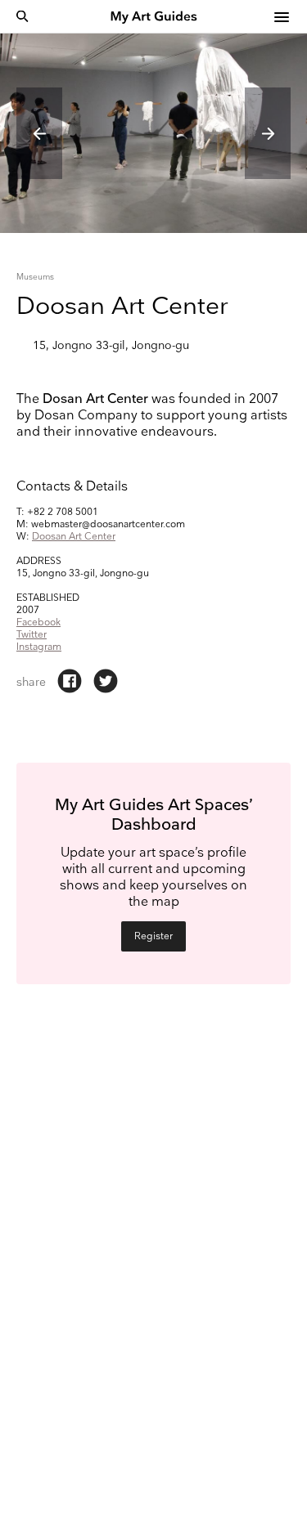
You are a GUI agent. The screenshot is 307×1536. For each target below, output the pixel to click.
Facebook (38, 622)
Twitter (31, 635)
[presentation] (39, 133)
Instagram (38, 647)
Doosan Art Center (73, 537)
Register (153, 936)
